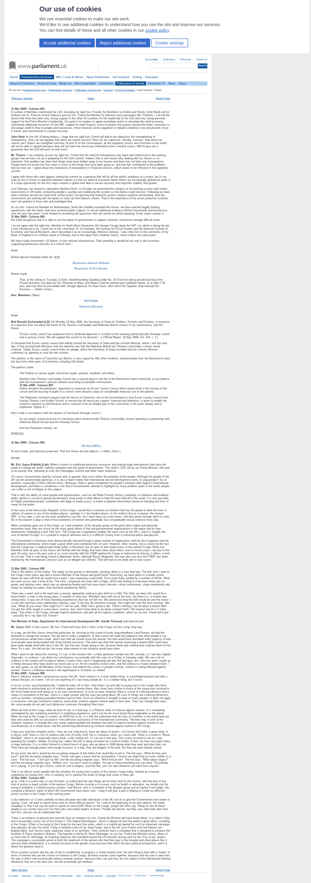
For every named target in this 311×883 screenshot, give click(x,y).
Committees (106, 83)
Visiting (137, 77)
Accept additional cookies (67, 43)
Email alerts (169, 59)
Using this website (93, 876)
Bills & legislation (85, 83)
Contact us (201, 59)
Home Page (163, 98)
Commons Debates (125, 90)
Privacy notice (125, 876)
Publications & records (130, 83)
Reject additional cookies (123, 43)
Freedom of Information (61, 876)
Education (151, 77)
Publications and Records (88, 90)
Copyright (111, 876)
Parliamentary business (36, 77)
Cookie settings (169, 43)
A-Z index (13, 876)
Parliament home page (34, 90)
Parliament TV (156, 83)
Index (91, 98)
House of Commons (22, 83)
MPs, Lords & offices (69, 77)
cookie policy (157, 30)
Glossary (26, 876)
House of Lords (46, 83)
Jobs (78, 876)
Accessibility (151, 59)
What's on (65, 83)
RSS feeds (185, 59)
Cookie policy (140, 876)
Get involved (121, 77)
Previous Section (22, 98)
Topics (182, 83)
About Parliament (97, 77)
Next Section (20, 870)
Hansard (108, 90)
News (171, 83)
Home (14, 77)
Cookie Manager (157, 876)
